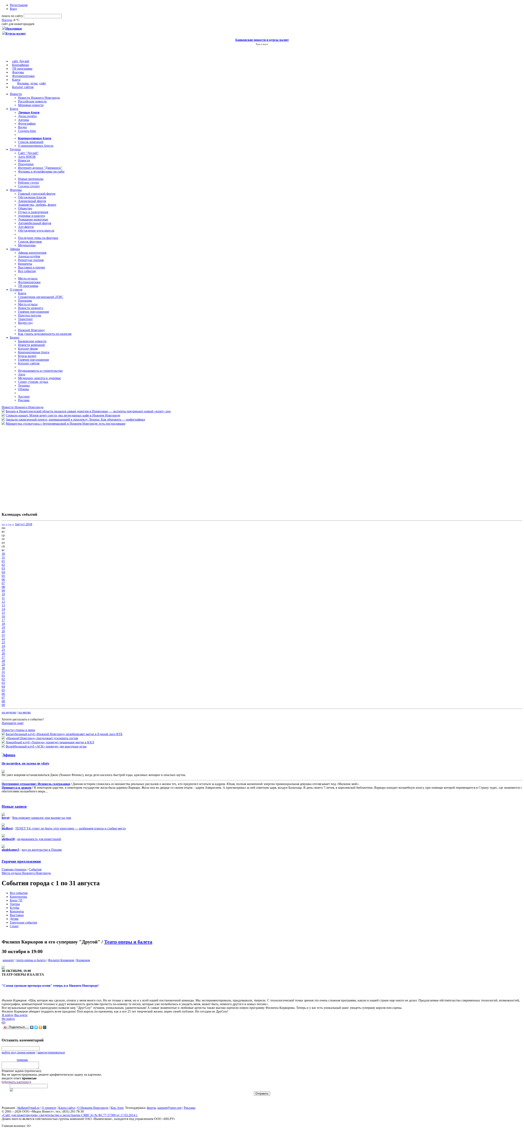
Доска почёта (27, 116)
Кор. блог (117, 1107)
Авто (21, 374)
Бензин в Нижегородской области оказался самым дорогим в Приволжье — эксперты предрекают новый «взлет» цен (88, 411)
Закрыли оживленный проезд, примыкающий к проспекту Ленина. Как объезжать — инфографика (75, 419)
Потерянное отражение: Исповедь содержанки (36, 784)
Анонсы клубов (29, 256)
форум (151, 1107)
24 (3, 646)
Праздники (26, 164)
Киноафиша (20, 65)
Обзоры (23, 389)
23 (3, 642)
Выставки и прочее (31, 267)
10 (3, 594)
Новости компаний (31, 345)
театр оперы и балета (31, 960)
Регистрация (18, 5)
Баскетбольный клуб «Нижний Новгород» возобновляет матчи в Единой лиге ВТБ (64, 734)
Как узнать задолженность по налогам (44, 334)
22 (3, 638)
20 (3, 631)
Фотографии (27, 123)
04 (3, 572)
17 (3, 620)
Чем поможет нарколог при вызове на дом (41, 817)
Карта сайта (66, 1107)
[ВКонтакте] (32, 1027)
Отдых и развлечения (33, 212)
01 (3, 561)
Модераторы (27, 245)
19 (3, 627)
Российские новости (32, 101)
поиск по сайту (12, 16)
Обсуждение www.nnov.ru (36, 230)
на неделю (9, 712)
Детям (14, 919)
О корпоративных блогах (35, 145)
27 (3, 657)
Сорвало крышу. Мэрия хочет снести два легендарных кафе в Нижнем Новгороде (63, 415)
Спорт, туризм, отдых (33, 381)
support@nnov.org (169, 1107)
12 (3, 601)
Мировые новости (31, 105)
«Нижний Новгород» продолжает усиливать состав (42, 738)
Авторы (23, 120)
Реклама (23, 400)
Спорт (14, 926)
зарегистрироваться (51, 1052)
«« (3, 524)
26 (3, 653)
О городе (16, 289)
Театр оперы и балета (128, 941)
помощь (22, 1060)
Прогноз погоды (29, 315)
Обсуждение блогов (32, 197)
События (35, 869)
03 (3, 568)
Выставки (17, 915)
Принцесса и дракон (16, 787)
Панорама (25, 300)
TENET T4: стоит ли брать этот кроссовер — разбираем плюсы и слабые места (70, 828)
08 (3, 587)
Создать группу (29, 186)
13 (3, 605)
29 (3, 664)
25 (3, 649)
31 (3, 557)
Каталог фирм (28, 348)
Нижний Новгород (31, 330)
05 (3, 576)
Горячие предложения (33, 311)
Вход (13, 8)
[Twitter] (36, 1027)
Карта (16, 79)
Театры (15, 904)
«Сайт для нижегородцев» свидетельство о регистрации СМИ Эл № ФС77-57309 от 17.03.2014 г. (70, 1115)
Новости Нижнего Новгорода (39, 97)
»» (9, 524)
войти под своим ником (18, 1052)
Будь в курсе (262, 44)
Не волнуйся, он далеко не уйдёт (25, 763)
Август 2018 (23, 524)
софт (42, 83)
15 (3, 612)
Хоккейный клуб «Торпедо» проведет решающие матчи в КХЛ (50, 742)
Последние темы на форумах (38, 238)
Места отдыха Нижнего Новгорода (26, 873)
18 (3, 624)
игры (34, 83)
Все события (27, 271)
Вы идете (20, 1015)
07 (3, 583)
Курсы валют (27, 356)
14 (3, 609)
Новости (16, 94)
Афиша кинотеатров (32, 252)
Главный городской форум (36, 193)
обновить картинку (16, 1082)
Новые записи (14, 806)
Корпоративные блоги (33, 352)
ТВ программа (22, 68)
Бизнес (14, 337)
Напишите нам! (13, 723)
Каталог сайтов (23, 87)
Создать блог (27, 131)
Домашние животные (33, 219)
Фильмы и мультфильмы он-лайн (41, 171)
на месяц (24, 712)
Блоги (14, 108)
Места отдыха (27, 278)
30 (3, 553)
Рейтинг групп (28, 182)
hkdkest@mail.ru (28, 1107)
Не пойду (8, 1019)
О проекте (49, 1107)
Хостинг (24, 396)
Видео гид (25, 322)
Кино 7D (16, 900)
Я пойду (8, 1015)
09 (3, 590)
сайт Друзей (20, 61)
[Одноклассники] (40, 1027)
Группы (15, 149)
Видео (22, 127)
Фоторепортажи (23, 76)
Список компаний (30, 142)
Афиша (15, 249)
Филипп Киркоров (61, 960)
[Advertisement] (26, 466)
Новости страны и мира (18, 730)
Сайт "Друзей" (28, 153)
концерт (8, 960)
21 (3, 635)
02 (3, 565)
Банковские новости (32, 341)
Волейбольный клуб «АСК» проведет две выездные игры (46, 746)
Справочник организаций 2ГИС (40, 297)
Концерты (25, 263)
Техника (24, 385)
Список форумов (30, 241)
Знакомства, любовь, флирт (37, 204)
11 (3, 598)
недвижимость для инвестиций (39, 839)
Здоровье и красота (31, 215)
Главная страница (14, 869)
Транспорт (25, 319)
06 (3, 579)
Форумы (18, 72)
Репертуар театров (31, 260)
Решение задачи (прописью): (22, 1071)
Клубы (14, 907)
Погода (7, 20)
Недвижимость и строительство (40, 370)
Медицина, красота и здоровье (39, 378)
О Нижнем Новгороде (92, 1107)
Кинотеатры (18, 896)
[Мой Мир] (45, 1027)
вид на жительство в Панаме (42, 849)
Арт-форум (26, 227)
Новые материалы (30, 179)
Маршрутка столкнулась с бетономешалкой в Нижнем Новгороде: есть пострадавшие (65, 423)
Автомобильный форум (34, 223)
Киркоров (83, 960)
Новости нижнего (30, 308)
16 (3, 616)
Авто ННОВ (27, 156)
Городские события (23, 922)
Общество (25, 208)
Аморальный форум (32, 201)
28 (3, 660)
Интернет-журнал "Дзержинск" (40, 168)
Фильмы (23, 83)
